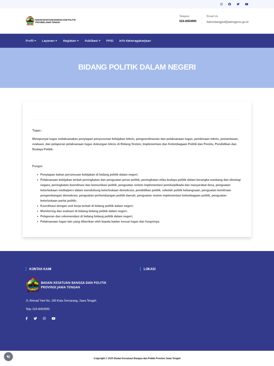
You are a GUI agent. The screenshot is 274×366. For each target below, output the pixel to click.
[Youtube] (53, 318)
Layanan (48, 41)
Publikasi (92, 41)
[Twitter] (35, 318)
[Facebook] (26, 318)
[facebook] (230, 4)
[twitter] (238, 4)
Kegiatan (70, 41)
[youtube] (247, 4)
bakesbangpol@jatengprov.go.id (227, 21)
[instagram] (222, 4)
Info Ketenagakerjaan (135, 41)
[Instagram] (44, 318)
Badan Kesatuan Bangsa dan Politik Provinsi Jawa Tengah (147, 358)
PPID (109, 41)
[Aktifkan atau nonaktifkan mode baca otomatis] (8, 356)
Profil (30, 41)
